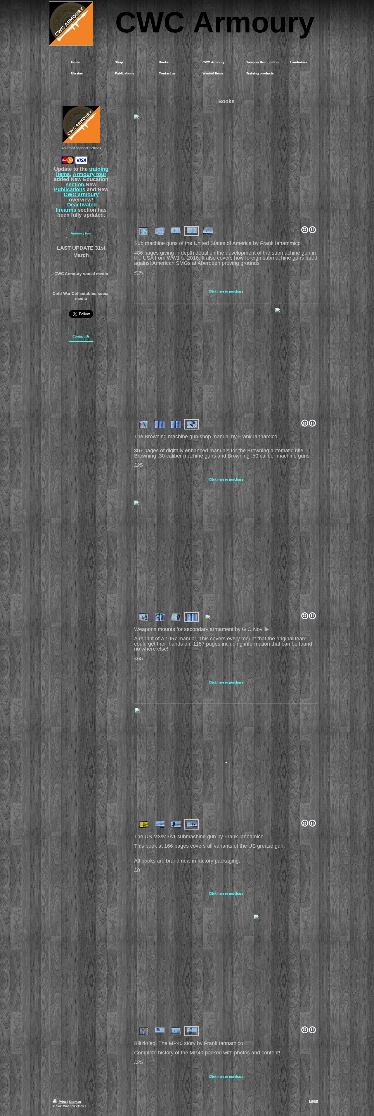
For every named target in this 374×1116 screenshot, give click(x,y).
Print (62, 1101)
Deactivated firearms (76, 207)
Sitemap (75, 1101)
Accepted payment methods (81, 148)
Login (313, 1101)
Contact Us (81, 336)
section (75, 184)
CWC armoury (81, 194)
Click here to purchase (226, 291)
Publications (69, 189)
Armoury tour (89, 174)
